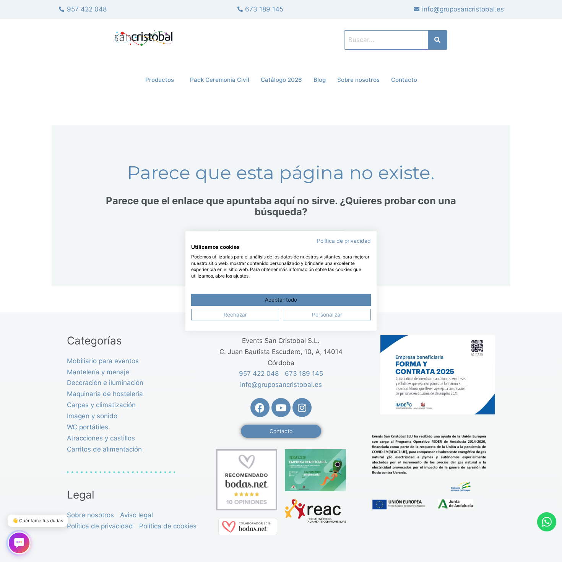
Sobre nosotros (358, 79)
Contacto (404, 79)
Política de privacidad (344, 241)
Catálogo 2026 (281, 79)
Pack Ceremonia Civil (219, 79)
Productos (159, 79)
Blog (319, 79)
